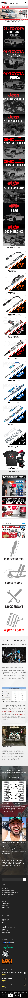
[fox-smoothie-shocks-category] (14, 306)
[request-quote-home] (14, 621)
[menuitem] (23, 2)
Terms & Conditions (6, 909)
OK (10, 995)
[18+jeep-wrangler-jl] (14, 125)
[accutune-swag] (14, 459)
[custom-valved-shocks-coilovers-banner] (14, 528)
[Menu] (23, 2)
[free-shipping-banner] (14, 535)
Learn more (17, 995)
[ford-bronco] (14, 235)
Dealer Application (6, 898)
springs (6, 754)
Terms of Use (5, 907)
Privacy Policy (5, 905)
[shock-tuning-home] (14, 574)
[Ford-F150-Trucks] (14, 213)
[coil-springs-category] (14, 437)
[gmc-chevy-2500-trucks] (14, 148)
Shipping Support (6, 903)
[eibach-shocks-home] (14, 350)
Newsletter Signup (6, 896)
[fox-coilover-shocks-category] (14, 262)
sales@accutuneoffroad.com (8, 927)
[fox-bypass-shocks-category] (14, 284)
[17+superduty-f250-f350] (14, 191)
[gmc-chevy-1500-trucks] (14, 169)
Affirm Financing (5, 901)
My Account (4, 887)
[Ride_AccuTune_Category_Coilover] (14, 327)
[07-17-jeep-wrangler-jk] (14, 103)
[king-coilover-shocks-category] (14, 415)
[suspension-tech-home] (14, 550)
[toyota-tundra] (14, 81)
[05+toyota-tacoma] (14, 37)
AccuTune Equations (6, 711)
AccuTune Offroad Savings (8, 890)
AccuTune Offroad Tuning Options (10, 892)
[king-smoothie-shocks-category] (14, 371)
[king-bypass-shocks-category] (14, 393)
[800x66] (14, 524)
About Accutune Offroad (7, 888)
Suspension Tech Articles (8, 894)
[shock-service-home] (14, 597)
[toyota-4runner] (14, 59)
